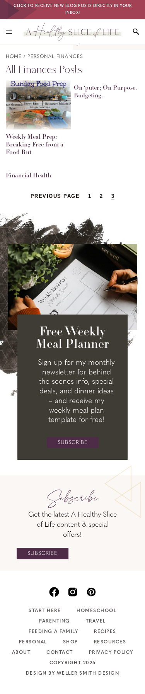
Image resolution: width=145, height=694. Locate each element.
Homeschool (96, 611)
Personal (33, 642)
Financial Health (28, 176)
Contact (59, 652)
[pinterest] (91, 591)
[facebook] (54, 591)
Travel (96, 621)
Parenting (54, 621)
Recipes (105, 631)
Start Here (45, 611)
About (21, 652)
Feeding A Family (53, 631)
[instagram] (72, 591)
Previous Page (55, 196)
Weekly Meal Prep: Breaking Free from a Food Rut (34, 145)
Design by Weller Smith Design (72, 673)
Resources (110, 642)
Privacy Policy (111, 652)
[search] (136, 32)
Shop (70, 642)
